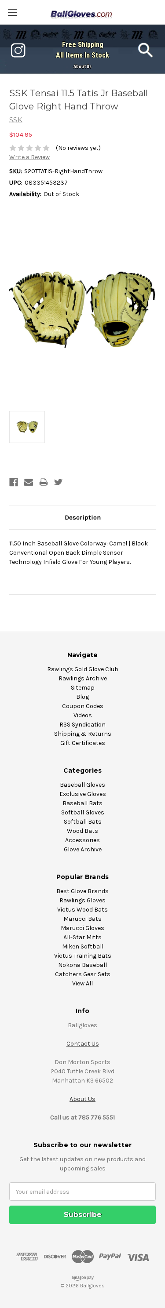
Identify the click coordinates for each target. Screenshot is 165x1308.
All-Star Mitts (82, 937)
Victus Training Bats (82, 955)
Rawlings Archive (83, 678)
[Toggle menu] (12, 12)
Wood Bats (82, 831)
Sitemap (83, 687)
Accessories (82, 840)
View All (82, 983)
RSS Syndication (82, 724)
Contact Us (82, 1043)
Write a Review (29, 157)
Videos (82, 715)
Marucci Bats (82, 919)
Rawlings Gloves (82, 900)
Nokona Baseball (82, 965)
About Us (82, 66)
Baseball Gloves (82, 784)
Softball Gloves (82, 812)
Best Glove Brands (82, 891)
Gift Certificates (82, 743)
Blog (82, 697)
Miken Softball (82, 946)
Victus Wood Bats (82, 909)
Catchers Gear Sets (82, 974)
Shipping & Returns (82, 734)
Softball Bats (83, 821)
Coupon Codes (82, 706)
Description (83, 517)
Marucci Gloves (82, 928)
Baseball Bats (82, 803)
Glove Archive (83, 849)
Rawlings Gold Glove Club (82, 669)
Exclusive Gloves (82, 794)
